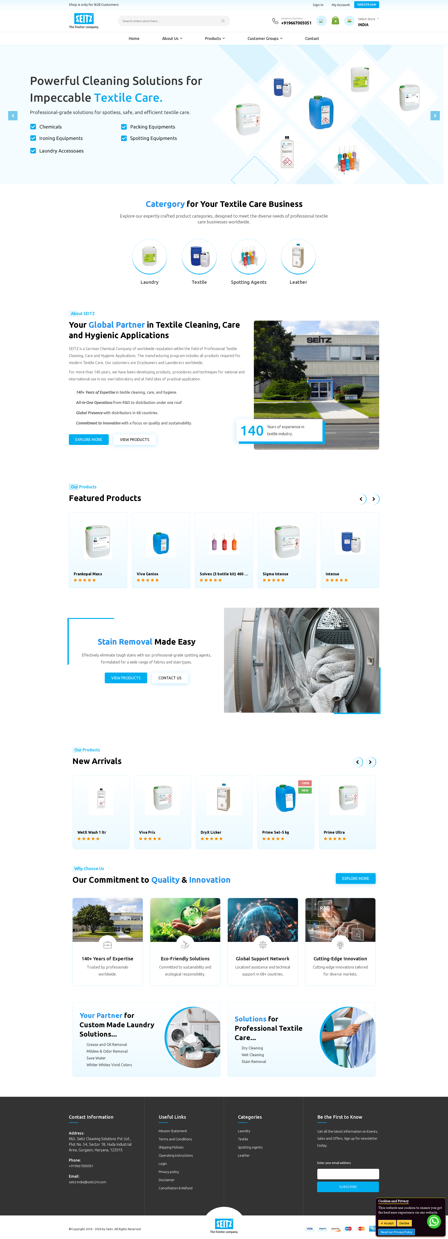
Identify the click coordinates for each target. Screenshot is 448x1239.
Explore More (88, 439)
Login (163, 1164)
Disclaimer (167, 1180)
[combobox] (174, 21)
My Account (341, 5)
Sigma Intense (212, 574)
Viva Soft (332, 832)
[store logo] (84, 21)
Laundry (149, 282)
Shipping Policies (171, 1147)
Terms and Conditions (175, 1139)
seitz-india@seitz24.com (87, 1182)
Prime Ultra (272, 832)
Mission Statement (173, 1131)
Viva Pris (85, 832)
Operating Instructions (176, 1155)
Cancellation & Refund (175, 1188)
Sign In (318, 5)
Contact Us (170, 678)
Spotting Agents (248, 282)
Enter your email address (334, 1162)
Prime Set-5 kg (339, 574)
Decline (404, 1223)
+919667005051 (296, 23)
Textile (199, 282)
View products (134, 439)
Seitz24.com (366, 4)
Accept (388, 1223)
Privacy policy (169, 1172)
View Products (126, 678)
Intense (269, 574)
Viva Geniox (84, 574)
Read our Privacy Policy (396, 1232)
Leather (298, 282)
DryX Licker (149, 832)
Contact (312, 38)
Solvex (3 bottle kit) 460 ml (161, 574)
